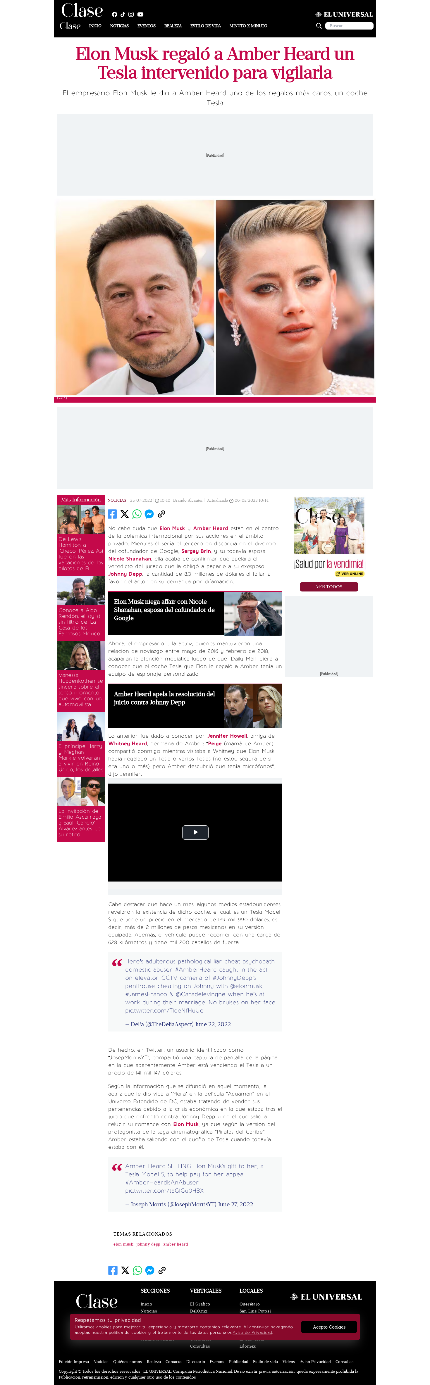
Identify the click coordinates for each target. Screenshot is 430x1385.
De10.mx (199, 1311)
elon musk (123, 1244)
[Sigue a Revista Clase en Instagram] (132, 14)
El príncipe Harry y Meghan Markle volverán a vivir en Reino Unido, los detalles (81, 758)
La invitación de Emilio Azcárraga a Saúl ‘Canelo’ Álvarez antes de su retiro (80, 823)
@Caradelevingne (201, 994)
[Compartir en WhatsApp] (137, 514)
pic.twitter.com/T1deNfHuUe (164, 1010)
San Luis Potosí (255, 1311)
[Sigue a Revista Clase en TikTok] (124, 14)
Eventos (146, 25)
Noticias (119, 25)
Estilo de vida (205, 25)
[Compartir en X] (124, 514)
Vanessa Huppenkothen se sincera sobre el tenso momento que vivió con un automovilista (81, 690)
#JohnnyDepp (232, 977)
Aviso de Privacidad (252, 1332)
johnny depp (148, 1244)
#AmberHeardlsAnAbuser (162, 1182)
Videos (289, 1361)
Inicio (95, 25)
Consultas (200, 1346)
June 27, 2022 (235, 1204)
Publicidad (238, 1361)
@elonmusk (246, 985)
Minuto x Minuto (248, 25)
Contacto (174, 1361)
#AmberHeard (196, 969)
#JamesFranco (146, 994)
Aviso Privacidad (315, 1361)
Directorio (195, 1361)
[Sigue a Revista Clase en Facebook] (116, 14)
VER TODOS (329, 587)
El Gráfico (200, 1304)
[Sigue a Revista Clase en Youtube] (142, 14)
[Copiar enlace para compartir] (161, 514)
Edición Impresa (74, 1361)
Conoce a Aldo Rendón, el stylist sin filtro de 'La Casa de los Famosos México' (80, 622)
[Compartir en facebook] (112, 514)
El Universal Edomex (252, 1343)
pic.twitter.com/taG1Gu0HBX (164, 1190)
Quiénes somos (127, 1361)
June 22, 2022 (213, 1024)
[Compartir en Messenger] (149, 514)
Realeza (173, 25)
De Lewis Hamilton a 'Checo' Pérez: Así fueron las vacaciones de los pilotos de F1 (81, 554)
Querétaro (250, 1304)
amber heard (175, 1244)
